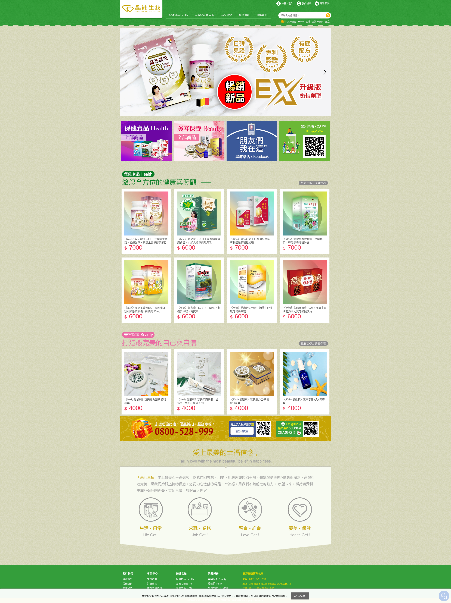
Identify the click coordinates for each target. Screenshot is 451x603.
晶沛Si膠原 (317, 21)
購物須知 (244, 15)
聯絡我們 (262, 15)
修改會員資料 (154, 588)
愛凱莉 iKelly (215, 583)
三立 (327, 21)
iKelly (301, 21)
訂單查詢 (152, 583)
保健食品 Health (178, 15)
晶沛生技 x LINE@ (218, 588)
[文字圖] (225, 175)
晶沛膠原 (291, 21)
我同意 (301, 596)
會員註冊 (152, 579)
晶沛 (308, 21)
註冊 (284, 3)
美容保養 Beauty (204, 15)
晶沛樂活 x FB (184, 588)
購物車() (324, 3)
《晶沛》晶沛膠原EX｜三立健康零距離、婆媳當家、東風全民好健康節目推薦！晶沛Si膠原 (146, 242)
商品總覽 (226, 15)
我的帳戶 (306, 3)
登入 (291, 3)
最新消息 (127, 579)
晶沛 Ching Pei (184, 583)
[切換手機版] (326, 588)
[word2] (225, 335)
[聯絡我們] (318, 588)
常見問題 (127, 583)
